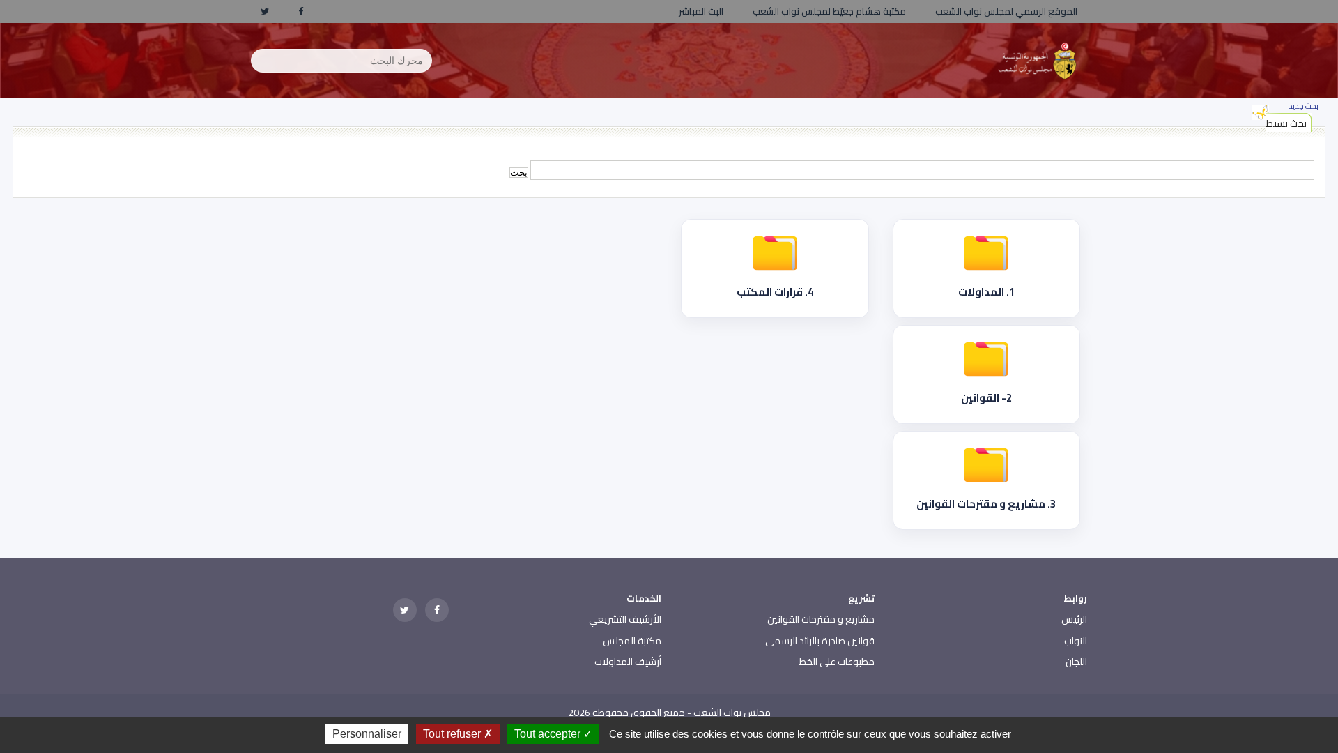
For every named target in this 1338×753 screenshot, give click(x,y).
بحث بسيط (1286, 123)
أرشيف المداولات (627, 662)
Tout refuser (453, 734)
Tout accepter (548, 734)
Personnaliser (366, 734)
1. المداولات (986, 292)
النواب (1075, 641)
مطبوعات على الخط (837, 662)
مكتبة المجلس (632, 641)
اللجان (1076, 662)
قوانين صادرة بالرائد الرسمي (820, 641)
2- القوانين (986, 398)
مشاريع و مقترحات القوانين (821, 619)
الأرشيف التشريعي (625, 619)
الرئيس (1074, 619)
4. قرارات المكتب (775, 292)
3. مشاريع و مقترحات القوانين (986, 504)
